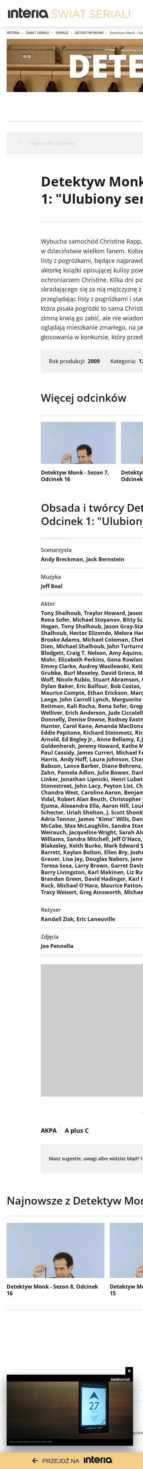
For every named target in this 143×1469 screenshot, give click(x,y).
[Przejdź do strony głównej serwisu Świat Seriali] (91, 13)
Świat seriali (37, 32)
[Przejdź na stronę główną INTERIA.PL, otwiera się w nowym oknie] (28, 13)
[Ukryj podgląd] (129, 1371)
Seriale (62, 32)
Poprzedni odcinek (51, 143)
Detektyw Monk (89, 32)
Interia (13, 32)
